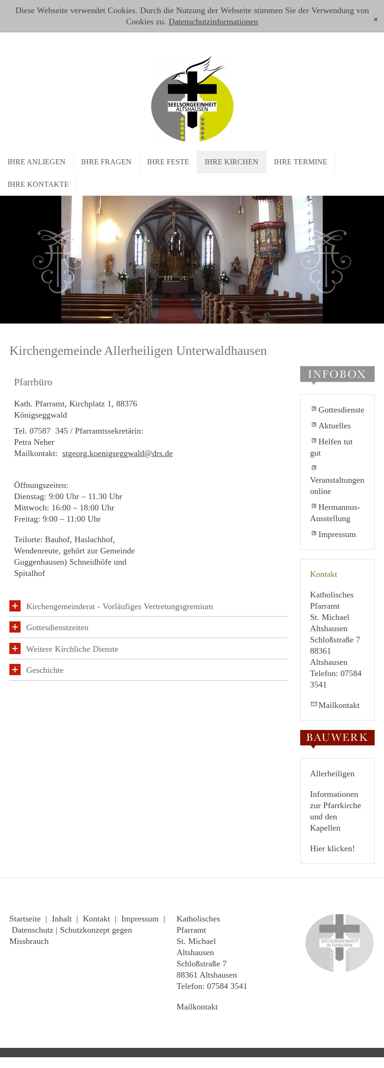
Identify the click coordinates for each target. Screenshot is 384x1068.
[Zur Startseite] (192, 96)
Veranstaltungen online (337, 485)
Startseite (25, 918)
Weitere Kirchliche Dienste (72, 649)
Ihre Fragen (106, 162)
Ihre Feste (168, 162)
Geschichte (45, 670)
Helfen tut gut (331, 447)
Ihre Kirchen (231, 162)
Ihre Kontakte (38, 184)
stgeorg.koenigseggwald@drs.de (117, 453)
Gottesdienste (341, 409)
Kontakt (96, 918)
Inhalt (62, 918)
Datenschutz (32, 930)
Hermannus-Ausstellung (335, 512)
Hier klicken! (332, 848)
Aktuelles (334, 425)
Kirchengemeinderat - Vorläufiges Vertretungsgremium (119, 606)
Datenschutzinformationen (213, 21)
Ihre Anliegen (36, 162)
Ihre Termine (300, 162)
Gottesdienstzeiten (57, 627)
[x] (375, 20)
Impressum (337, 534)
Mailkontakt (339, 705)
